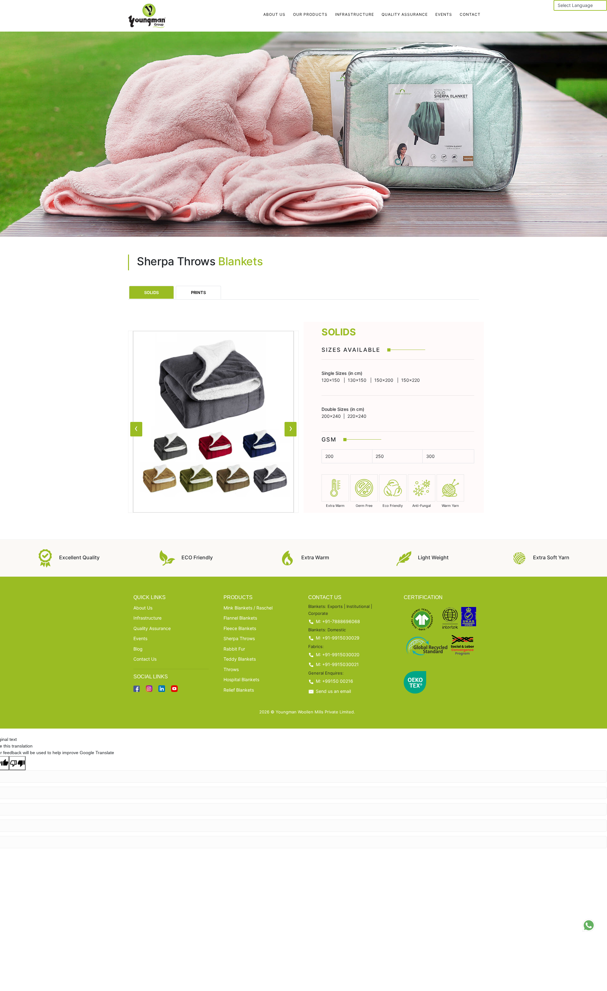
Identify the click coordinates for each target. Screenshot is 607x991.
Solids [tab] (151, 292)
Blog (138, 649)
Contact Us (144, 659)
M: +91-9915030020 (337, 654)
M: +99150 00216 (334, 681)
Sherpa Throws (239, 638)
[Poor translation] (17, 763)
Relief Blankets (239, 690)
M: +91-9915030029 (337, 637)
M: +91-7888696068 (337, 621)
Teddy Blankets (240, 659)
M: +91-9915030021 (337, 664)
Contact (470, 14)
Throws (231, 669)
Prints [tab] (198, 292)
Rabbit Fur (234, 649)
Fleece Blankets (240, 628)
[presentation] (136, 429)
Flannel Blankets (240, 618)
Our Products (310, 14)
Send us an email (333, 691)
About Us (274, 14)
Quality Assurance (405, 14)
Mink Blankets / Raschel (248, 607)
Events (443, 14)
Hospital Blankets (241, 679)
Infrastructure (354, 14)
